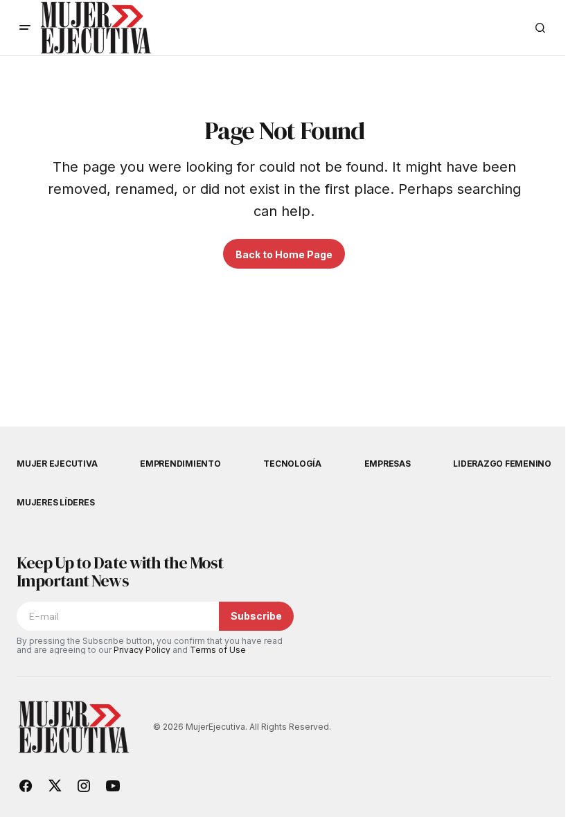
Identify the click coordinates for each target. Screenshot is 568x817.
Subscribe (256, 616)
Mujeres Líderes (55, 502)
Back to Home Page (284, 254)
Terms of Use (218, 650)
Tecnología (292, 463)
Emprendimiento (180, 463)
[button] (25, 27)
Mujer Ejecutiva (57, 463)
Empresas (387, 463)
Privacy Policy (142, 650)
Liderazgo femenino (502, 463)
